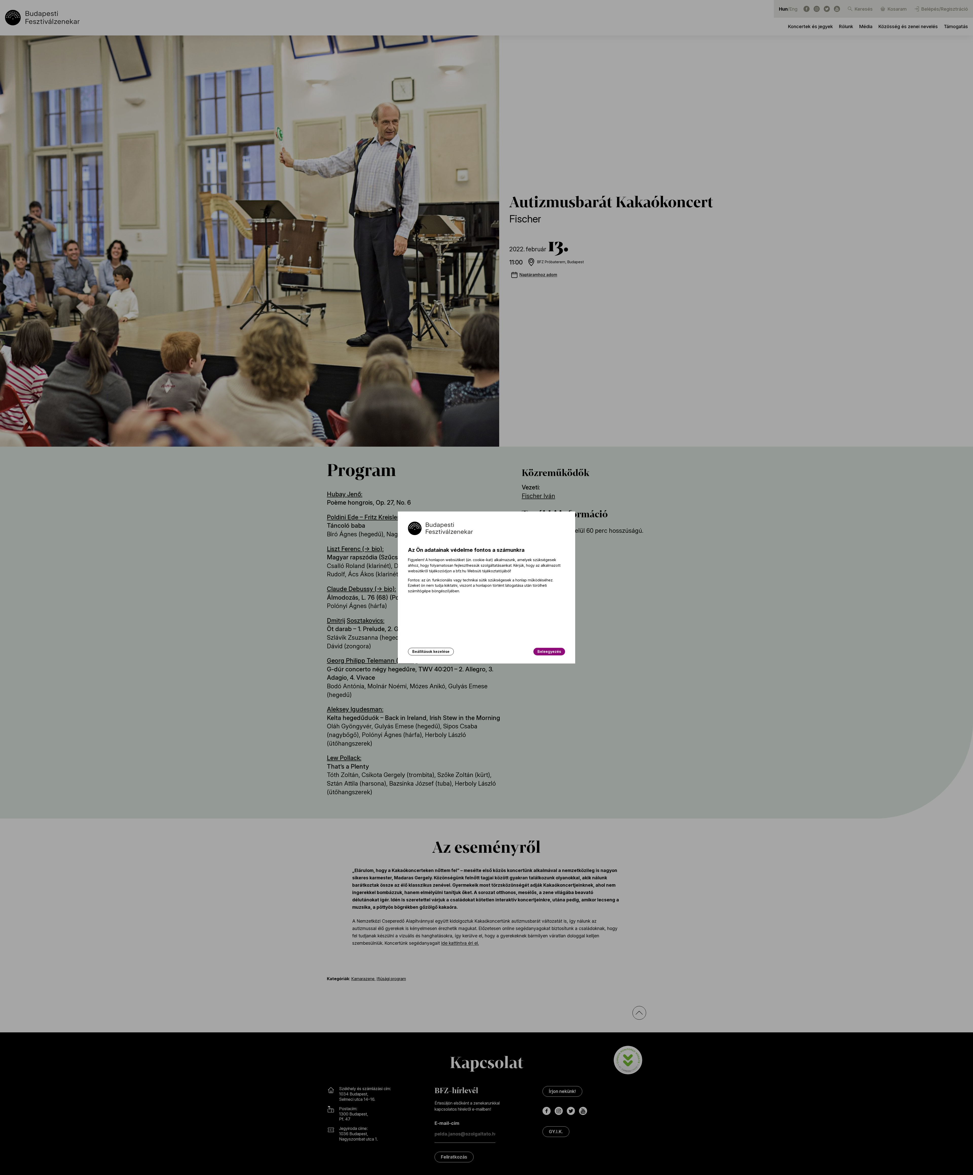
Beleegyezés (549, 651)
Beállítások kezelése (431, 651)
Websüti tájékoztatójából (488, 571)
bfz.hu (461, 571)
